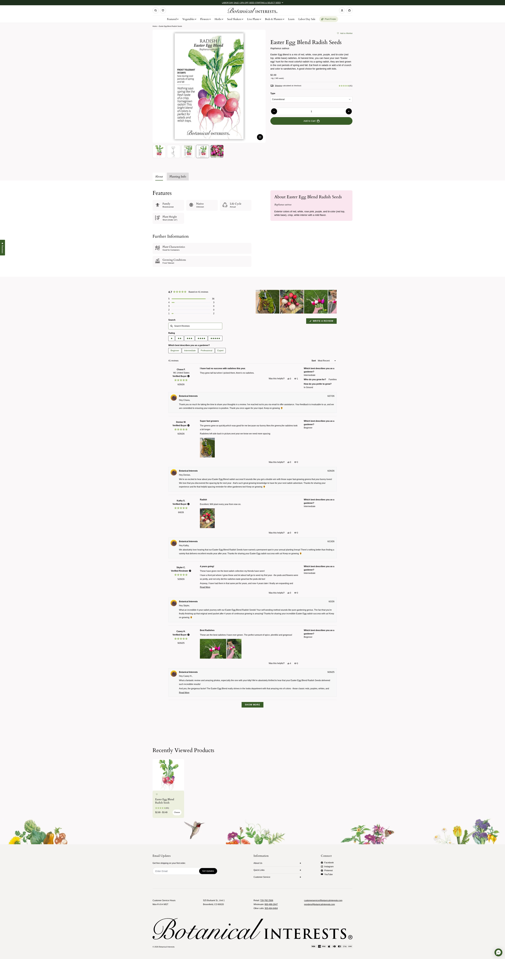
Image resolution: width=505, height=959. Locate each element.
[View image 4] (202, 151)
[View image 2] (173, 151)
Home (155, 26)
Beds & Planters (273, 19)
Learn (291, 19)
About (159, 177)
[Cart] (349, 10)
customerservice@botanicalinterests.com (323, 900)
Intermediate (190, 350)
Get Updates (208, 871)
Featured (172, 19)
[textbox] (195, 326)
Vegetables (188, 19)
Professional (206, 350)
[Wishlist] (163, 10)
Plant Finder (330, 19)
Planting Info (178, 177)
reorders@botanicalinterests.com (319, 904)
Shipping (278, 86)
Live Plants (253, 19)
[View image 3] (188, 151)
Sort (314, 361)
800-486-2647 (271, 904)
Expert (220, 350)
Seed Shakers (234, 19)
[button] (344, 33)
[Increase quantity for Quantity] (349, 111)
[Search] (156, 10)
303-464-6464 (271, 908)
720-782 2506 (266, 900)
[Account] (342, 10)
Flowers (204, 19)
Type (272, 93)
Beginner (175, 350)
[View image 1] (159, 151)
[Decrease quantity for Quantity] (274, 111)
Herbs (218, 19)
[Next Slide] (334, 302)
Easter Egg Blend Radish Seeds (164, 801)
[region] (296, 302)
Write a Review (324, 322)
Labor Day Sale (306, 19)
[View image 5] (217, 151)
